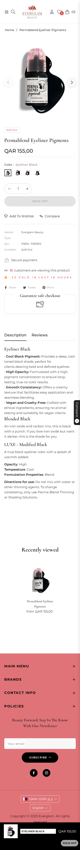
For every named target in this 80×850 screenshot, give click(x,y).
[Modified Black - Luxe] (18, 173)
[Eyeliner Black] (8, 173)
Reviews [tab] (40, 335)
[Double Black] (37, 173)
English (38, 808)
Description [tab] (15, 335)
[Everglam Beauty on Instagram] (46, 773)
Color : (21, 165)
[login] (50, 11)
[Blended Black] (27, 173)
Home (9, 30)
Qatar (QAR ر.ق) (41, 799)
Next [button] (72, 82)
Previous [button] (8, 82)
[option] (40, 81)
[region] (40, 493)
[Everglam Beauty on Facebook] (34, 773)
